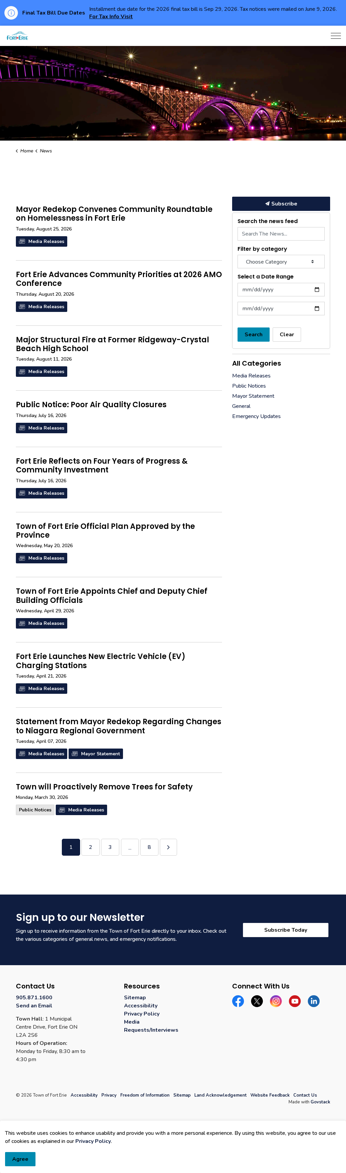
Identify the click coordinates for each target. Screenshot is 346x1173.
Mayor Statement (100, 754)
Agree (20, 1159)
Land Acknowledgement (220, 1095)
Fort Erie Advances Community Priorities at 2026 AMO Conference (119, 279)
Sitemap (135, 997)
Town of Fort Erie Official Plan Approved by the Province (105, 531)
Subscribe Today (285, 930)
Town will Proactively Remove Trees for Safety (104, 787)
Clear (287, 334)
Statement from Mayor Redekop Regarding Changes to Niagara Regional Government (118, 726)
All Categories (256, 363)
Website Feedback (270, 1095)
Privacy (109, 1095)
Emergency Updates (256, 416)
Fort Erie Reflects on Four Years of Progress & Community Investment (102, 466)
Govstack (320, 1102)
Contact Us (305, 1095)
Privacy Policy (141, 1014)
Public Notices (35, 810)
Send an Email (34, 1005)
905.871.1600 (34, 997)
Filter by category (262, 249)
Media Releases (46, 241)
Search (254, 334)
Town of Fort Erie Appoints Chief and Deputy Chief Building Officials (111, 596)
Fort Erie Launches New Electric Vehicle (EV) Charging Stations (101, 661)
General (241, 406)
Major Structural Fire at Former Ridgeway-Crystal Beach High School (112, 345)
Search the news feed (268, 221)
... (129, 848)
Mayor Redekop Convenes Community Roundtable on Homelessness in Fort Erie (114, 214)
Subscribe (284, 203)
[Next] (168, 847)
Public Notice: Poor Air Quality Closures (91, 405)
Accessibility (140, 1005)
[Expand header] (336, 36)
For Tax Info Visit (111, 16)
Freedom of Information (145, 1095)
